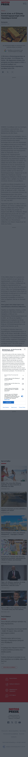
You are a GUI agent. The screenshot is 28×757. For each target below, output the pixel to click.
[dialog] (14, 378)
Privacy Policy (22, 407)
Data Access (14, 407)
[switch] (22, 379)
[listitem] (14, 375)
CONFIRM (8, 402)
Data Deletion (6, 407)
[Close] (25, 349)
